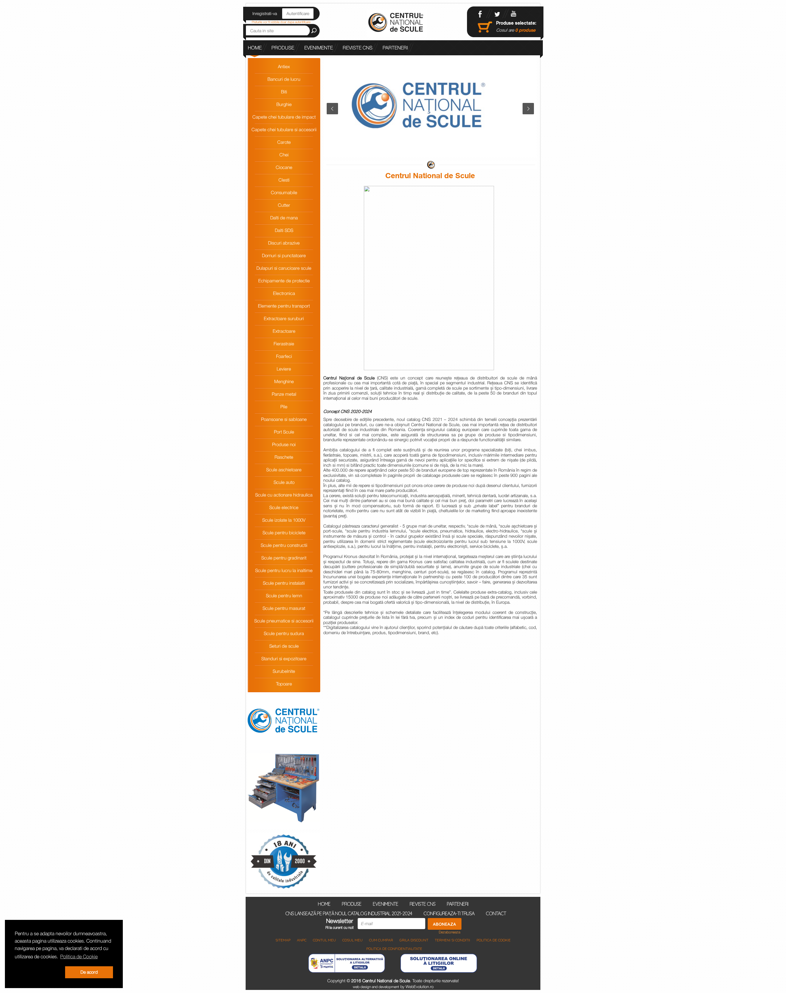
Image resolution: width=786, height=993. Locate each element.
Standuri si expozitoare (283, 658)
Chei (284, 154)
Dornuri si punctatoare (284, 255)
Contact (496, 913)
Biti (284, 91)
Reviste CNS (357, 47)
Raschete (283, 457)
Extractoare (284, 331)
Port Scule (284, 431)
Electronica (284, 293)
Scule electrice (283, 507)
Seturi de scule (284, 646)
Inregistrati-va (264, 13)
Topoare (284, 683)
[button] (39, 972)
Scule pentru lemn (284, 595)
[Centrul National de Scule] (397, 23)
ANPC (301, 940)
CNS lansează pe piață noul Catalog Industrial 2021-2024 (322, 62)
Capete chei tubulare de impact (284, 117)
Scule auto (284, 482)
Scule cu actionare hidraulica (284, 494)
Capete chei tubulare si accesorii (284, 129)
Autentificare (297, 13)
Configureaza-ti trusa (448, 913)
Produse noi (284, 444)
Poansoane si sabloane (284, 419)
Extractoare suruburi (284, 318)
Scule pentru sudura (284, 633)
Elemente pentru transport (284, 305)
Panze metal (284, 394)
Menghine (284, 381)
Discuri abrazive (284, 242)
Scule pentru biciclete (284, 532)
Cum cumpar (381, 940)
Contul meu (324, 940)
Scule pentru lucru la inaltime (284, 570)
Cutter (284, 205)
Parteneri (395, 47)
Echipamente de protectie (284, 280)
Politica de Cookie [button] (79, 956)
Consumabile (284, 192)
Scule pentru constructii (284, 545)
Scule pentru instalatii (284, 583)
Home (255, 47)
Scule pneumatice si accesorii (283, 620)
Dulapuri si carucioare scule (283, 268)
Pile (283, 406)
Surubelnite (284, 671)
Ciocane (284, 167)
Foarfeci (284, 356)
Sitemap (282, 940)
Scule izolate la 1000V (283, 520)
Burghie (284, 104)
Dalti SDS (284, 230)
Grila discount (413, 940)
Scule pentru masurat (284, 608)
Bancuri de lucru (283, 79)
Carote (284, 142)
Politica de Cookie (494, 940)
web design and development (376, 986)
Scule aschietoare (284, 469)
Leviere (284, 368)
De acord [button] (89, 972)
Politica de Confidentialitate (394, 948)
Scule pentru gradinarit (283, 557)
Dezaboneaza (449, 932)
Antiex (284, 66)
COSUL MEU (352, 940)
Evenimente (318, 47)
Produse (282, 47)
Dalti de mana (284, 217)
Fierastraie (284, 343)
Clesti (284, 180)
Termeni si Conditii (452, 940)
